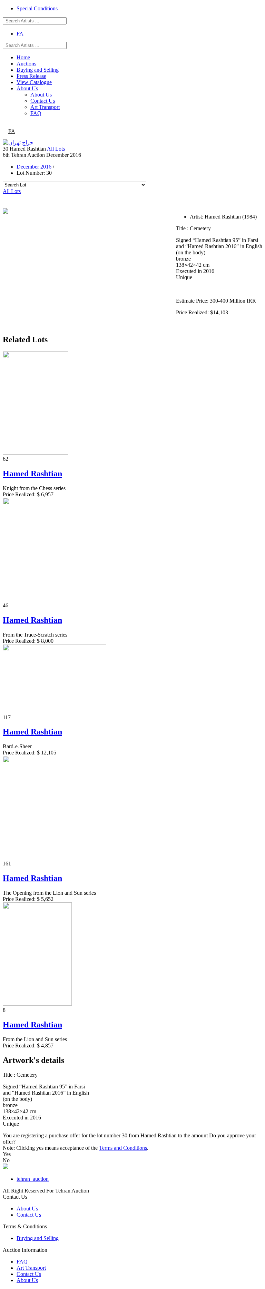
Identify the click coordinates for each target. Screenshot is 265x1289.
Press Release (31, 76)
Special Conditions (37, 8)
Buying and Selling (38, 70)
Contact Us (42, 101)
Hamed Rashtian (32, 473)
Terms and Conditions (123, 1148)
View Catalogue (34, 82)
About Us (27, 88)
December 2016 (34, 167)
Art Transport (45, 107)
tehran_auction (33, 1179)
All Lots (56, 149)
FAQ (35, 113)
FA (20, 34)
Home (23, 57)
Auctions (26, 64)
